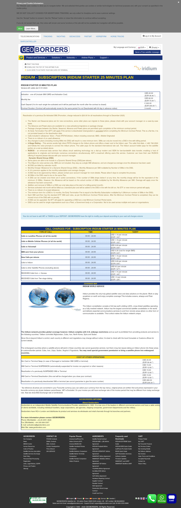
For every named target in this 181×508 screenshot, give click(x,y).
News (25, 441)
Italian (87, 498)
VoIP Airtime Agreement (99, 476)
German (103, 498)
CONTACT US (51, 436)
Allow (20, 28)
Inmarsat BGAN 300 (75, 444)
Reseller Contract (97, 483)
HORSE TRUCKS (117, 36)
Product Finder (142, 439)
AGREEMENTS (98, 436)
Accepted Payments (144, 459)
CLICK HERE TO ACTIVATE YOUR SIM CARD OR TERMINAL (47, 70)
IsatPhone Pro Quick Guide (123, 449)
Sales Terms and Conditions (146, 456)
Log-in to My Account (152, 36)
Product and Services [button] (36, 58)
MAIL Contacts (50, 444)
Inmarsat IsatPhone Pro (76, 439)
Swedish (112, 498)
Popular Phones (75, 436)
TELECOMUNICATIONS (29, 36)
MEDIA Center (27, 444)
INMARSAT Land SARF (122, 461)
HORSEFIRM (101, 36)
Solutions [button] (56, 58)
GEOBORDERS (29, 436)
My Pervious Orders (144, 446)
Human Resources (29, 446)
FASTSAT (88, 36)
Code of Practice (28, 449)
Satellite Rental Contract (99, 439)
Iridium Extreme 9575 (75, 441)
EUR (142, 47)
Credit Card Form (97, 493)
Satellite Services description (32, 451)
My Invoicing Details (144, 449)
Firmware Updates (120, 459)
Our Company (27, 439)
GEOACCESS (74, 36)
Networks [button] (71, 58)
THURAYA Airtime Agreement (101, 468)
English (71, 498)
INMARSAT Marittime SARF (123, 463)
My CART (141, 441)
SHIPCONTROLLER (28, 41)
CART (140, 436)
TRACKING (47, 36)
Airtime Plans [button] (88, 58)
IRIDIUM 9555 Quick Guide (123, 446)
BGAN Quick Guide (121, 451)
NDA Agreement (97, 486)
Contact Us (141, 461)
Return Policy (142, 463)
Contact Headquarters (53, 446)
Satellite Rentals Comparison (77, 459)
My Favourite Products (145, 444)
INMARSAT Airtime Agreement (101, 456)
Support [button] (103, 58)
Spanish (94, 498)
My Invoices (142, 454)
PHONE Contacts (51, 439)
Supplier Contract (97, 481)
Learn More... (31, 28)
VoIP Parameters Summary (123, 454)
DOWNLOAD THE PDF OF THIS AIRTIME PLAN (42, 67)
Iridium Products (74, 461)
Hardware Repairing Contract (101, 478)
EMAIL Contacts (51, 441)
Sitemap (25, 468)
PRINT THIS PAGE (32, 64)
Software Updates (120, 456)
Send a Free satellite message (147, 52)
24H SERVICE (50, 451)
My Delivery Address (144, 451)
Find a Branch (50, 449)
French (79, 498)
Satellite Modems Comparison (78, 451)
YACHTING (61, 36)
